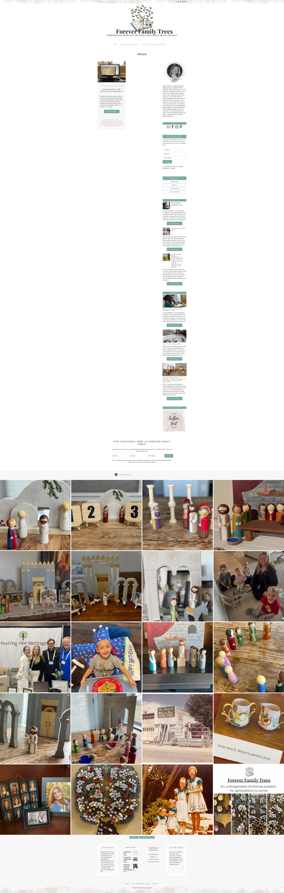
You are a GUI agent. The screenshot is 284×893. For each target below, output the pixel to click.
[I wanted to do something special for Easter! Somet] (106, 728)
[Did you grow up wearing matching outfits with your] (177, 799)
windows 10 (117, 125)
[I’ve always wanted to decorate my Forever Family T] (106, 799)
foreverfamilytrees (113, 122)
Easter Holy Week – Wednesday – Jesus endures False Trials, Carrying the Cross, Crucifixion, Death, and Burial (177, 261)
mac (104, 124)
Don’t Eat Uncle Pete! (178, 229)
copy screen (116, 121)
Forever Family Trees (147, 887)
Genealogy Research (114, 119)
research (121, 124)
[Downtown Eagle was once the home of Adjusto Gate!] (177, 728)
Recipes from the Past (174, 191)
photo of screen (111, 124)
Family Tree (107, 122)
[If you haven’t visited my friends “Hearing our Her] (35, 657)
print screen (117, 124)
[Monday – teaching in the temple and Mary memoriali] (35, 586)
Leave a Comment (118, 86)
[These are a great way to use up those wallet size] (35, 799)
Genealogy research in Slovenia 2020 (177, 204)
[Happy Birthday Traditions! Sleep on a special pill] (106, 657)
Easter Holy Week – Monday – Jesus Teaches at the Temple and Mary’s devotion (174, 380)
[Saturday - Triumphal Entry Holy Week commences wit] (177, 586)
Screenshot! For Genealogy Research (111, 90)
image (101, 124)
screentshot (106, 125)
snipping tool (111, 125)
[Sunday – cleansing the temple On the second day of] (106, 586)
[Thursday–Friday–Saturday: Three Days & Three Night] (106, 515)
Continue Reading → (112, 112)
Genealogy (119, 122)
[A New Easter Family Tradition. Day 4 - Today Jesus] (177, 657)
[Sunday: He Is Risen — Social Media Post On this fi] (35, 515)
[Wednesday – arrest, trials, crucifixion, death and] (177, 515)
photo (106, 124)
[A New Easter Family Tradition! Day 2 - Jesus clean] (35, 728)
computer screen (110, 121)
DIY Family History (175, 181)
